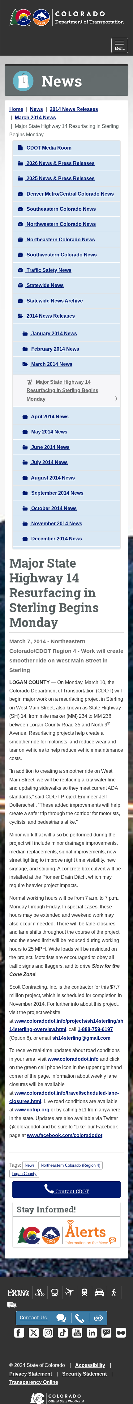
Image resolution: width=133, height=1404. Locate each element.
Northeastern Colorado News (60, 239)
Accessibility (90, 1365)
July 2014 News (49, 462)
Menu (121, 46)
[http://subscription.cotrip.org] (66, 1231)
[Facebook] (19, 1332)
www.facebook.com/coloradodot (64, 1135)
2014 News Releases (74, 109)
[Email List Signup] (106, 1332)
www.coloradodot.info (73, 1059)
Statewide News (44, 285)
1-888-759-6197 (95, 1029)
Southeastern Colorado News (60, 209)
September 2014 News (57, 493)
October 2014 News (53, 508)
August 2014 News (52, 477)
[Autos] (99, 1292)
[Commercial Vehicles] (11, 1305)
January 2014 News (53, 333)
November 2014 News (56, 523)
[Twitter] (33, 1332)
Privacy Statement (30, 1374)
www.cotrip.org (32, 1109)
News (36, 109)
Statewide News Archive (54, 300)
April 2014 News (49, 416)
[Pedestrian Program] (114, 1292)
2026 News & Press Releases (60, 163)
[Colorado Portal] (58, 1397)
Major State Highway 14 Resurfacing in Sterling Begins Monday (62, 390)
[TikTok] (62, 1332)
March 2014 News (35, 117)
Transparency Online (33, 1382)
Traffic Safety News (48, 270)
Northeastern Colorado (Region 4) (70, 1165)
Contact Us (34, 1317)
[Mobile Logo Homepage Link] (66, 17)
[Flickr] (121, 1332)
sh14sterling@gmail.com (81, 1038)
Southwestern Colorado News (61, 254)
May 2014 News (48, 431)
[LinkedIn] (91, 1332)
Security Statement (84, 1374)
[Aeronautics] (69, 1292)
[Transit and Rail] (54, 1292)
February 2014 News (54, 349)
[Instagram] (48, 1332)
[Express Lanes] (19, 1292)
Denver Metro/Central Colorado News (69, 194)
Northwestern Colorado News (60, 224)
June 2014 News (50, 447)
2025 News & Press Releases (60, 178)
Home (16, 109)
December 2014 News (56, 538)
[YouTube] (77, 1332)
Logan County (24, 1173)
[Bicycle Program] (40, 1292)
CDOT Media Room (48, 147)
